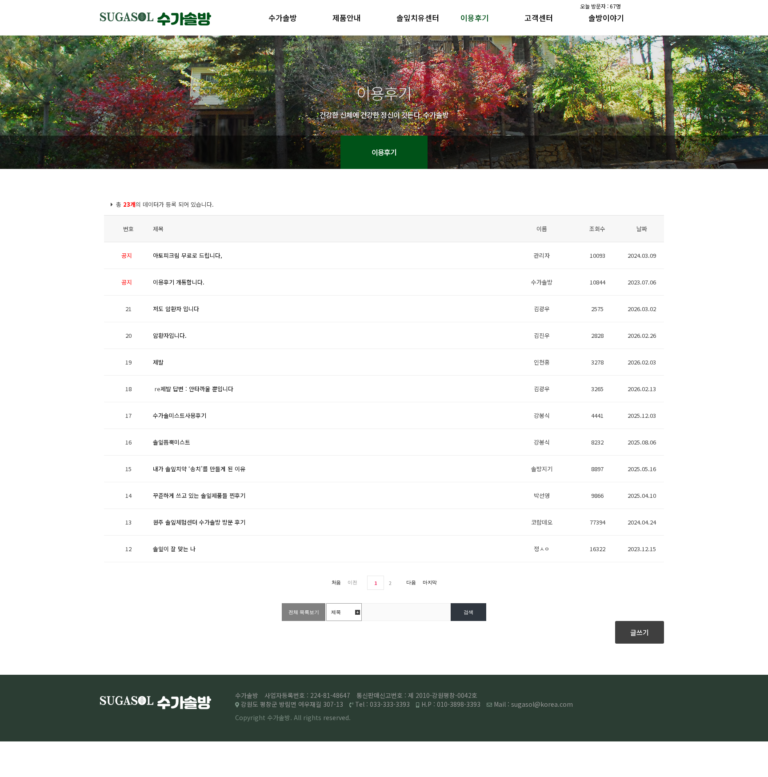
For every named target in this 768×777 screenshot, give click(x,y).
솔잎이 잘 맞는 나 (174, 549)
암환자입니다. (170, 335)
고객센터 (538, 17)
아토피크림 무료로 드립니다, (187, 255)
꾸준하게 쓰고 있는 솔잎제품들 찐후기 (199, 495)
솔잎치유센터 (417, 17)
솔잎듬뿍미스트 (171, 442)
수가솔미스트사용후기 (179, 415)
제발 (158, 362)
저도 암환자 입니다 (176, 308)
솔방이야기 (606, 17)
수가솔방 (282, 17)
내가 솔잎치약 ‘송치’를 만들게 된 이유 (199, 469)
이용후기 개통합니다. (178, 282)
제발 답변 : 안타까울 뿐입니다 (196, 388)
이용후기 (474, 17)
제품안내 (346, 17)
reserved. (337, 717)
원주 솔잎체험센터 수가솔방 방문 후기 (199, 522)
